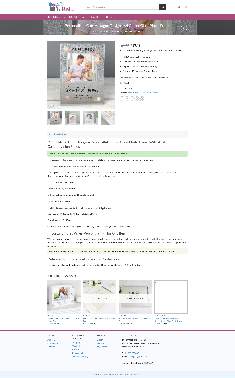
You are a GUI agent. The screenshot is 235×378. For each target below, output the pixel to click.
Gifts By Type (104, 31)
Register (101, 343)
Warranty (76, 345)
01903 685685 (132, 353)
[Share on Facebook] (122, 98)
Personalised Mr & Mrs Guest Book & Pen (134, 319)
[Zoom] (51, 105)
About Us (51, 339)
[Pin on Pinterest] (136, 98)
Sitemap (51, 346)
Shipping (76, 342)
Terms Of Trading (80, 356)
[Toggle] (50, 134)
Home (94, 31)
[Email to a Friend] (132, 98)
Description (59, 134)
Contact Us (52, 343)
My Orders (102, 346)
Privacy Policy (78, 352)
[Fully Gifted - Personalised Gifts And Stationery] (61, 6)
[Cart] (186, 7)
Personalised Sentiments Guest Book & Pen (99, 319)
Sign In (100, 339)
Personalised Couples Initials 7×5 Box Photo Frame (63, 319)
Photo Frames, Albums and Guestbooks (127, 31)
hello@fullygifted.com (138, 356)
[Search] (162, 7)
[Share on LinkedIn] (141, 98)
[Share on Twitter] (127, 98)
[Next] (110, 75)
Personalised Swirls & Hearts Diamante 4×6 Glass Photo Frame (168, 319)
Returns (76, 349)
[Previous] (52, 75)
